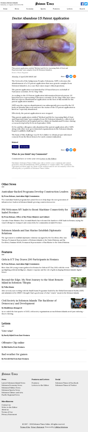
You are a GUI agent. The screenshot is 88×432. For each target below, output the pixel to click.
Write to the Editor (9, 407)
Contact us (6, 405)
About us (5, 410)
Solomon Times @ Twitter (66, 385)
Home (5, 9)
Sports (43, 9)
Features (56, 9)
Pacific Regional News (11, 395)
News (17, 9)
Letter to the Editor (48, 159)
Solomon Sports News (11, 390)
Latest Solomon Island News (13, 383)
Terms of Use (7, 412)
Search (82, 9)
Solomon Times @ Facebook (66, 383)
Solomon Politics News (11, 388)
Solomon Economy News (12, 385)
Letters (69, 9)
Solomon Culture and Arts (12, 392)
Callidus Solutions (61, 427)
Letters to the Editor (40, 385)
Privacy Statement (9, 414)
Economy (29, 9)
